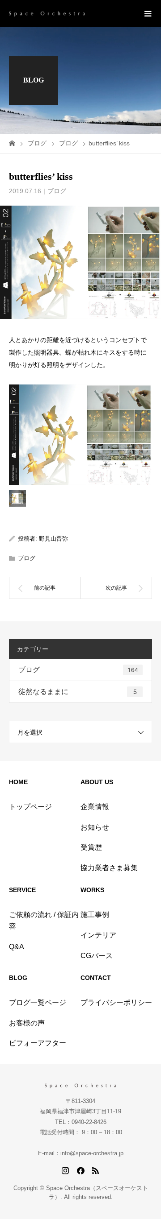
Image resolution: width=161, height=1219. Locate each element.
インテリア (98, 935)
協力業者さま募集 (109, 868)
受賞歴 (91, 847)
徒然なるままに (77, 691)
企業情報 (94, 806)
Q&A (16, 946)
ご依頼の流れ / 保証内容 (44, 920)
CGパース (96, 955)
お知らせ (94, 827)
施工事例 (94, 914)
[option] (80, 434)
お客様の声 (27, 1023)
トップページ (30, 806)
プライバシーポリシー (116, 1002)
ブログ (56, 190)
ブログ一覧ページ (37, 1002)
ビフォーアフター (37, 1043)
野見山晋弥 (53, 538)
